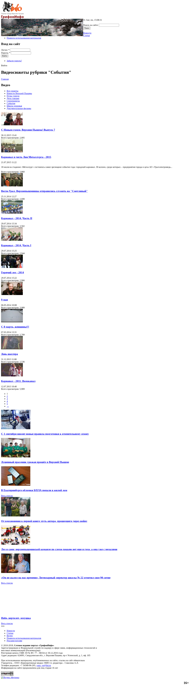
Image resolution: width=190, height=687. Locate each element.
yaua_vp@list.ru (43, 665)
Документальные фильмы (19, 108)
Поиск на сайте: (91, 25)
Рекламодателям (14, 640)
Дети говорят (13, 98)
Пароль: (5, 53)
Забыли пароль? (14, 61)
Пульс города (13, 96)
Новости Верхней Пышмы (19, 93)
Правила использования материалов (24, 38)
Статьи (86, 35)
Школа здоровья (14, 106)
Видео (10, 635)
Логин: (5, 50)
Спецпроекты (13, 101)
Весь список (7, 495)
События (11, 103)
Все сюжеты (12, 91)
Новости (87, 33)
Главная (5, 79)
